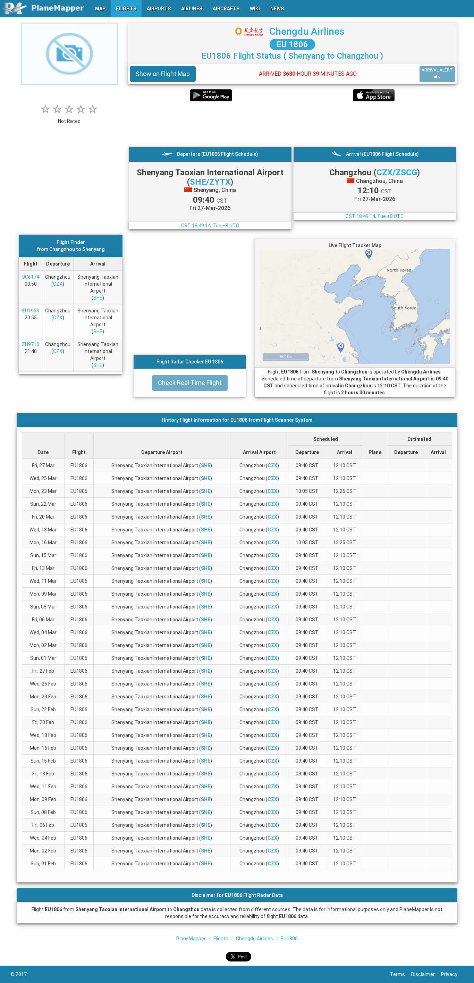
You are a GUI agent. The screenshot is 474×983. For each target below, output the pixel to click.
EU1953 (30, 310)
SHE (97, 298)
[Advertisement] (292, 124)
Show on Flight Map (163, 73)
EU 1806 (292, 44)
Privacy (452, 974)
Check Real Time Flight (190, 382)
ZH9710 (30, 344)
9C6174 (30, 277)
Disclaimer (426, 974)
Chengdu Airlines (307, 31)
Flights (220, 938)
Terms (400, 974)
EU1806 (289, 938)
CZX (57, 284)
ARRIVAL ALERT (437, 70)
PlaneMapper (191, 938)
